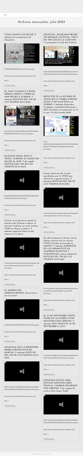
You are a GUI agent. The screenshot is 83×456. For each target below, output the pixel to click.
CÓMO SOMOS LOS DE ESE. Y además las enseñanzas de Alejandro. (20, 37)
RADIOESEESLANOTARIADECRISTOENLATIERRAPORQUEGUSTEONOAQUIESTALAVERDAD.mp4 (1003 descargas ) (61, 146)
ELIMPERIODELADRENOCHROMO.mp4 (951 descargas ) (21, 325)
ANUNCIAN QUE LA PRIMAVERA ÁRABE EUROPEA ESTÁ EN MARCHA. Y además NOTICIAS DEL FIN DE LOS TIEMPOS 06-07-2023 (21, 352)
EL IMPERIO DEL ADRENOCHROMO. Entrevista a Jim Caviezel (20, 293)
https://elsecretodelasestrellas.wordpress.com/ (59, 81)
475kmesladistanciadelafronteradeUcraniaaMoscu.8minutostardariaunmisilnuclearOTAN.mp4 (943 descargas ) (21, 265)
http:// (46, 142)
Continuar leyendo (10, 85)
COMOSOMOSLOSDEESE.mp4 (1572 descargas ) (19, 69)
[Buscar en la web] (77, 15)
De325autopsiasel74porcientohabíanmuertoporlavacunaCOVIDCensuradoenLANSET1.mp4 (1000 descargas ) (61, 290)
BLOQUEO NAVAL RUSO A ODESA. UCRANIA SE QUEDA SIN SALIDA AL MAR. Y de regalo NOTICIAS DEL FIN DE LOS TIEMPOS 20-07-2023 (21, 161)
